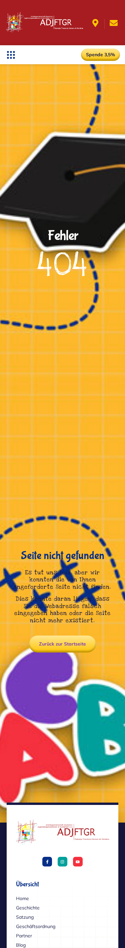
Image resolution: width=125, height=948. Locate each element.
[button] (11, 55)
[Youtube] (78, 861)
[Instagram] (62, 861)
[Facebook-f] (47, 861)
